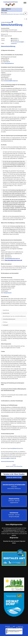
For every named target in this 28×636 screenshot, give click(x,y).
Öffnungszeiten (19, 627)
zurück (14, 465)
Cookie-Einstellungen (7, 22)
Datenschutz (10, 627)
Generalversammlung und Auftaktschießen (14, 484)
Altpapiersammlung (14, 498)
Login (13, 626)
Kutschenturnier (14, 512)
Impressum (20, 626)
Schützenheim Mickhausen (14, 488)
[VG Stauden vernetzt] (14, 631)
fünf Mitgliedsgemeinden (9, 530)
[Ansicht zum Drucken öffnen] (26, 19)
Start (3, 9)
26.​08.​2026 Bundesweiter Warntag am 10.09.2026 (12, 14)
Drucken (11, 466)
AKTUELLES (8, 9)
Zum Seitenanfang (18, 466)
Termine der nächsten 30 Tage (14, 477)
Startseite (7, 626)
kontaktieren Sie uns (15, 448)
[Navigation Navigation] (25, 2)
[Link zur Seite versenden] (24, 19)
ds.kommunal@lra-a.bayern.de (8, 458)
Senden (7, 466)
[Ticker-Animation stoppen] (25, 13)
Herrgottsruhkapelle (14, 516)
